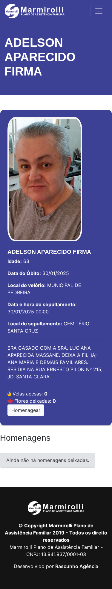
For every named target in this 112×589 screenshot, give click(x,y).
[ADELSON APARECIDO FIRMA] (44, 182)
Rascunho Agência (76, 566)
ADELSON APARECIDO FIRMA (40, 57)
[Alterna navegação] (98, 11)
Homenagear (25, 410)
